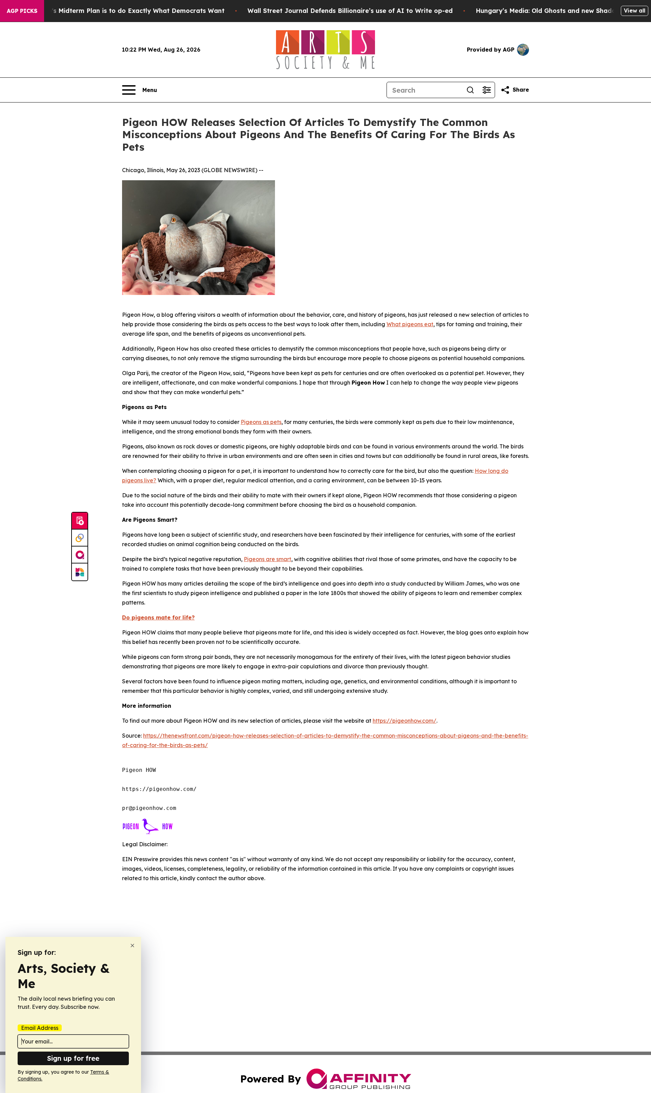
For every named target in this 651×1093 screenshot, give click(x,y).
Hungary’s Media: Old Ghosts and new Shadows (550, 11)
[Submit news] (79, 521)
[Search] (470, 90)
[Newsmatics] (79, 571)
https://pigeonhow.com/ (404, 720)
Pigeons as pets (261, 422)
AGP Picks (22, 10)
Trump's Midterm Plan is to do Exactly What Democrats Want (128, 11)
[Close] (132, 945)
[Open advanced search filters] (486, 90)
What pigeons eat (410, 324)
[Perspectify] (79, 538)
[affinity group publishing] (79, 554)
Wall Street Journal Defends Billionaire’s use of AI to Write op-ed (350, 11)
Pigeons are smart (267, 559)
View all (634, 10)
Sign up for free (73, 1058)
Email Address (39, 1027)
